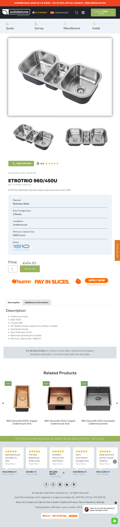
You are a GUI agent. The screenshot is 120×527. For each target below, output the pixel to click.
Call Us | (43, 502)
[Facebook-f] (46, 484)
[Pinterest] (60, 484)
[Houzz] (66, 484)
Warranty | (91, 502)
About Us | (21, 502)
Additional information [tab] (37, 302)
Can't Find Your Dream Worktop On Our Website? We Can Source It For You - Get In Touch (60, 438)
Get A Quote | (53, 502)
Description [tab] (14, 302)
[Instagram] (53, 484)
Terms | (82, 502)
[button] (83, 13)
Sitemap (100, 502)
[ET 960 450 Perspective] (60, 77)
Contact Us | (32, 502)
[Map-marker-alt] (73, 484)
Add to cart (30, 269)
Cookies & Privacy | (69, 502)
